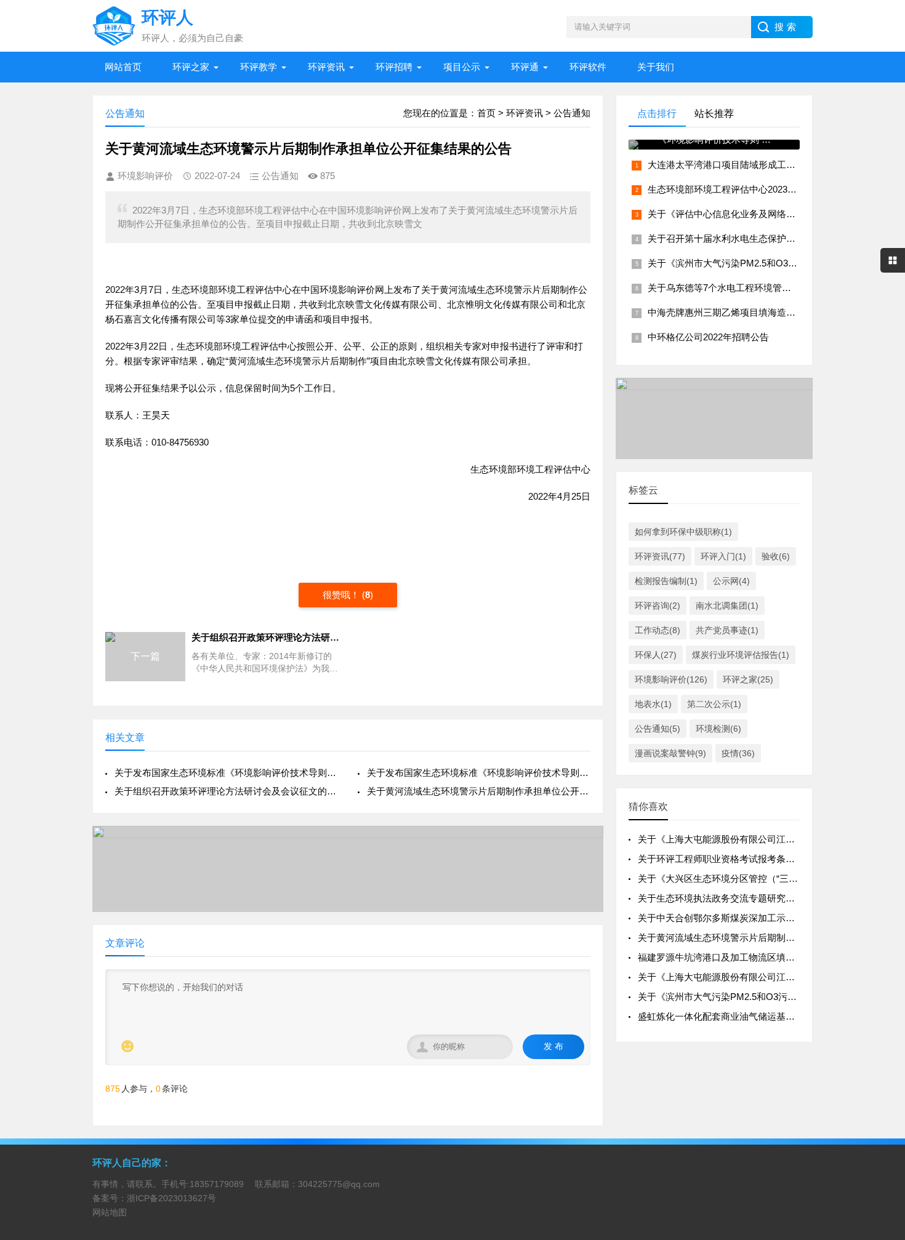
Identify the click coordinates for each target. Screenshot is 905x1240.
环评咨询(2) (657, 605)
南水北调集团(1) (727, 605)
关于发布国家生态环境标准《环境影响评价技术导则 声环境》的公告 (226, 772)
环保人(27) (656, 655)
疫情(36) (738, 753)
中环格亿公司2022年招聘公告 (708, 337)
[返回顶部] (880, 1103)
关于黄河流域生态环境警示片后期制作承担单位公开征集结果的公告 (478, 791)
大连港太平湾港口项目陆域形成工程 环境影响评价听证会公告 (773, 164)
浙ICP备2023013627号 (171, 1198)
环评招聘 (394, 67)
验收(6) (776, 556)
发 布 (553, 1046)
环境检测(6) (718, 729)
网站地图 (109, 1212)
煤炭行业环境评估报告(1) (740, 655)
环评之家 (190, 67)
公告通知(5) (657, 729)
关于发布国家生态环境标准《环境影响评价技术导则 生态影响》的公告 (478, 772)
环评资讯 (326, 67)
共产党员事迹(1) (727, 630)
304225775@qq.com (339, 1184)
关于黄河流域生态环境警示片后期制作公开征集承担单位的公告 (767, 937)
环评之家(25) (748, 679)
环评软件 (587, 67)
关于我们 (655, 67)
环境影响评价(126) (671, 679)
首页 (486, 113)
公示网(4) (731, 581)
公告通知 (571, 113)
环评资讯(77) (660, 556)
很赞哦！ (342, 595)
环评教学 (258, 67)
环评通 (525, 67)
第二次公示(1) (714, 704)
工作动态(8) (657, 630)
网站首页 (123, 67)
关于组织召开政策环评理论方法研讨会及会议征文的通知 (226, 791)
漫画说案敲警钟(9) (670, 753)
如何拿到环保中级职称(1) (683, 532)
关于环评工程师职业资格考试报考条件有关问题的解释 (748, 859)
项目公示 (461, 67)
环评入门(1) (723, 556)
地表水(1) (653, 704)
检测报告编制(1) (666, 581)
